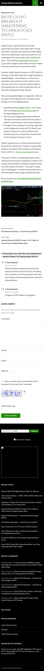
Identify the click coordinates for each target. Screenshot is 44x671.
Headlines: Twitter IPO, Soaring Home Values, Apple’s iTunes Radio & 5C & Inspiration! (21, 503)
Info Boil (4, 629)
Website (4, 371)
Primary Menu (41, 3)
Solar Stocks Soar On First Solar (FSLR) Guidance (19, 527)
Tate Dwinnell (12, 39)
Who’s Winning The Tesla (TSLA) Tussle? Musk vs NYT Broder (19, 599)
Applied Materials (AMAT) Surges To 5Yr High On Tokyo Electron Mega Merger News (19, 240)
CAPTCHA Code (8, 406)
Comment (6, 318)
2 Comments (23, 39)
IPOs (12, 13)
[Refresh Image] (24, 391)
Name (4, 350)
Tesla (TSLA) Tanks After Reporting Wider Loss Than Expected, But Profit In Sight (20, 545)
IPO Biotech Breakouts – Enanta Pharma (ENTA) (19, 230)
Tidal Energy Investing (9, 634)
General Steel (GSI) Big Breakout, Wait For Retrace (20, 491)
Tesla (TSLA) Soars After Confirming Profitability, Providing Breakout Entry (19, 532)
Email (4, 360)
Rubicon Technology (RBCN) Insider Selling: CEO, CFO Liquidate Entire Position (21, 572)
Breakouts (5, 13)
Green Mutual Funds (9, 625)
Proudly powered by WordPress (11, 668)
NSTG (28, 107)
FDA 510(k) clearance (25, 110)
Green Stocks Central (11, 3)
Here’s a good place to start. (27, 152)
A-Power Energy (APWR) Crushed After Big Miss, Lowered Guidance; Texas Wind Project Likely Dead (21, 565)
